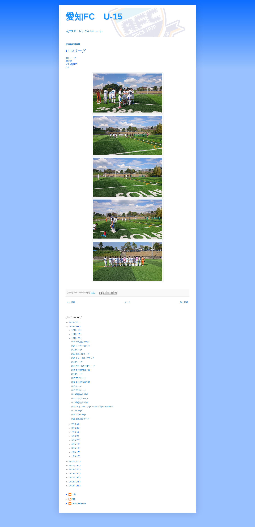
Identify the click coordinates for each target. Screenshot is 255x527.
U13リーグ (76, 386)
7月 (73, 432)
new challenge (79, 503)
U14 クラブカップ (79, 398)
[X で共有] (108, 293)
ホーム (127, 302)
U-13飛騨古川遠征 (79, 394)
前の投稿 (184, 302)
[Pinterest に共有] (115, 293)
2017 (71, 477)
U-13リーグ (76, 350)
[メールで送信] (100, 293)
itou (73, 499)
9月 (73, 424)
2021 (71, 461)
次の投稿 (71, 302)
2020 (71, 465)
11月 (73, 334)
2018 (71, 473)
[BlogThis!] (104, 293)
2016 (71, 482)
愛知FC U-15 (94, 16)
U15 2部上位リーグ (80, 341)
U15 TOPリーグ (78, 378)
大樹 (74, 494)
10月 (73, 338)
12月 (73, 330)
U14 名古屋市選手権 (80, 370)
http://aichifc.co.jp (90, 31)
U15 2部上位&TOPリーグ (83, 366)
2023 (71, 322)
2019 (71, 469)
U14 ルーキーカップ (80, 346)
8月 (73, 428)
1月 (73, 456)
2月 (73, 452)
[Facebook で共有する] (112, 293)
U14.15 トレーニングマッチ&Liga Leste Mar (92, 406)
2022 (71, 326)
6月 (73, 436)
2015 (71, 486)
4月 (73, 444)
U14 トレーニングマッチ (82, 358)
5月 (73, 440)
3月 (73, 448)
